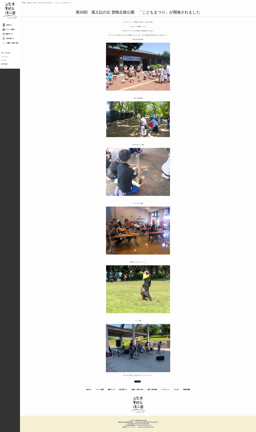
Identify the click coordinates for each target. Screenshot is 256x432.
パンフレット (5, 56)
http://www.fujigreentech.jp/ (146, 427)
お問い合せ (12, 43)
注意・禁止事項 (5, 53)
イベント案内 (100, 389)
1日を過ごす (123, 389)
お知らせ (89, 389)
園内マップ (111, 389)
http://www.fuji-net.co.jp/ (144, 425)
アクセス (3, 60)
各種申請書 (4, 64)
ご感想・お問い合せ (137, 389)
